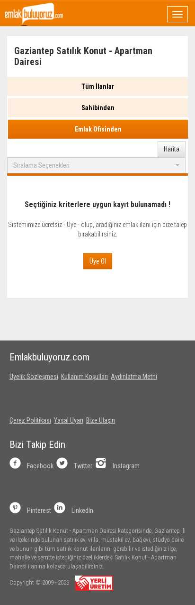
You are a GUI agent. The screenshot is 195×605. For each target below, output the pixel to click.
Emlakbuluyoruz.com (49, 357)
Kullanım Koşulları (84, 376)
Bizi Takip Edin (37, 444)
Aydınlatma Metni (134, 376)
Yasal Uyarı (68, 420)
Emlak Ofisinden (98, 129)
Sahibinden (98, 108)
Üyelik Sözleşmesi (33, 376)
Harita (171, 149)
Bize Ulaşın (100, 420)
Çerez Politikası (30, 420)
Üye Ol (97, 261)
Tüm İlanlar (97, 86)
